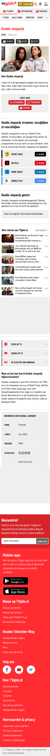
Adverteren (9, 700)
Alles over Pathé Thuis (15, 617)
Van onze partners (13, 705)
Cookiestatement (12, 735)
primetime (30, 17)
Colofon (7, 696)
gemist (40, 17)
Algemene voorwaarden (16, 726)
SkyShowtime (10, 686)
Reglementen (10, 643)
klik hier (22, 389)
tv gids (6, 17)
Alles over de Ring (12, 652)
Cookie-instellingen (14, 740)
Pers (5, 647)
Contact (7, 691)
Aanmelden (42, 541)
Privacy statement (13, 731)
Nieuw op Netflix (12, 608)
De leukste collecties (14, 622)
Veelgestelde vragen (14, 638)
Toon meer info (25, 461)
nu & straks (17, 17)
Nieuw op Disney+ (13, 612)
